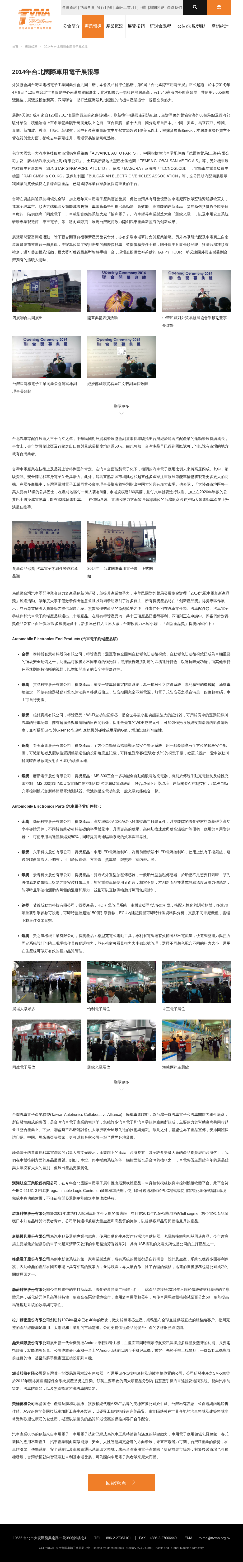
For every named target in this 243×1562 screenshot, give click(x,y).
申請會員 (87, 7)
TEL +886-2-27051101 (112, 1538)
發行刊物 (104, 7)
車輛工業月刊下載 (131, 7)
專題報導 (31, 47)
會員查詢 (69, 7)
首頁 (15, 47)
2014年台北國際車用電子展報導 (66, 47)
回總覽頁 (116, 1482)
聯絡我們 (174, 7)
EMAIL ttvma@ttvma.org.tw (207, 1538)
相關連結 (156, 7)
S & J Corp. (145, 1548)
